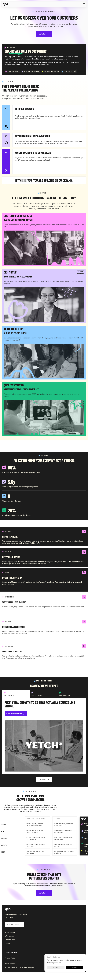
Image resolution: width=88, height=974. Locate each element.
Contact (8, 943)
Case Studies (10, 940)
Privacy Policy (10, 958)
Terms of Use (10, 964)
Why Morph (9, 936)
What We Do (10, 932)
